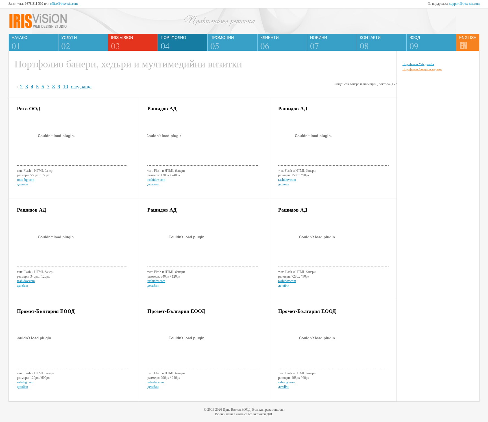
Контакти (370, 43)
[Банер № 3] (333, 140)
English (467, 37)
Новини (318, 43)
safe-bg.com (25, 382)
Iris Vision (122, 43)
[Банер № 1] (72, 140)
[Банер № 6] (333, 241)
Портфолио (173, 43)
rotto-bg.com (25, 180)
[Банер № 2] (202, 140)
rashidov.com (156, 180)
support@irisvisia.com (464, 4)
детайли (22, 184)
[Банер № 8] (202, 342)
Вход (414, 43)
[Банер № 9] (333, 342)
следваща (81, 86)
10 (65, 86)
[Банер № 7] (72, 342)
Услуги (69, 43)
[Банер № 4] (72, 241)
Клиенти (269, 43)
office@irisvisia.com (64, 4)
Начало (19, 43)
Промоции (222, 43)
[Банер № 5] (202, 241)
